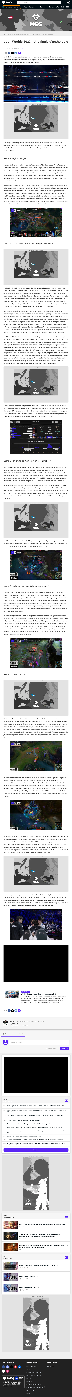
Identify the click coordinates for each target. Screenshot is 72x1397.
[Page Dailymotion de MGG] (19, 1366)
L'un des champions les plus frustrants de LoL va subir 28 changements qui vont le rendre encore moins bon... (36, 1131)
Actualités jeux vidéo (12, 34)
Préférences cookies (33, 1384)
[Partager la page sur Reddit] (15, 53)
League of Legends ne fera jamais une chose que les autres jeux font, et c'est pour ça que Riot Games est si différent (37, 1111)
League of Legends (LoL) (24, 34)
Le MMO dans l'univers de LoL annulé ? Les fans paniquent (23, 1120)
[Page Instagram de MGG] (7, 1371)
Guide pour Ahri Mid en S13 (28, 1276)
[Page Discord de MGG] (7, 1366)
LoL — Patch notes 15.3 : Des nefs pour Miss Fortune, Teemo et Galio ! (42, 1224)
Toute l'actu (36, 1150)
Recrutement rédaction (34, 1372)
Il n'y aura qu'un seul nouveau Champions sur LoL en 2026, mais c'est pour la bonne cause (32, 1124)
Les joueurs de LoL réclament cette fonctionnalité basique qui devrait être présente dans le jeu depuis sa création (43, 1246)
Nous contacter (31, 1366)
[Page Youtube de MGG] (15, 1366)
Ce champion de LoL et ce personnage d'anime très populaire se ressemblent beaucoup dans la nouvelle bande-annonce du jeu (36, 1143)
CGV (28, 1393)
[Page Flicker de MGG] (3, 1371)
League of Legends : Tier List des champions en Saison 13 (38, 1265)
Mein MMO (51, 1366)
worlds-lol (25, 991)
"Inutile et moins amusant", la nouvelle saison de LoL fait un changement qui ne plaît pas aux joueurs (35, 1139)
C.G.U (28, 1378)
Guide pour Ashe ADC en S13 (29, 1287)
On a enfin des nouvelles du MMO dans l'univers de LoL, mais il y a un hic (27, 1136)
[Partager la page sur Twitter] (12, 53)
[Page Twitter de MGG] (11, 1366)
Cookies (29, 1381)
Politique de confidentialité (35, 1387)
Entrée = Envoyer (53, 1048)
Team (28, 1369)
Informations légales (33, 1375)
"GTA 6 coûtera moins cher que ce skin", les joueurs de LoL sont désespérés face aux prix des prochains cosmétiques (40, 1235)
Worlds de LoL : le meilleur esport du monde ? (38, 994)
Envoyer (65, 1048)
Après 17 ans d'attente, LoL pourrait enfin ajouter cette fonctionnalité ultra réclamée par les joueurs (34, 1127)
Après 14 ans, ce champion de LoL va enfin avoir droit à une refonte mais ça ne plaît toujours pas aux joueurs (35, 1116)
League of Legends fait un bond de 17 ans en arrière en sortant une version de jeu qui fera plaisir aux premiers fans (35, 1105)
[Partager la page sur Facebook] (9, 53)
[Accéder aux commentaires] (19, 53)
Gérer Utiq (30, 1390)
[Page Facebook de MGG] (3, 1366)
